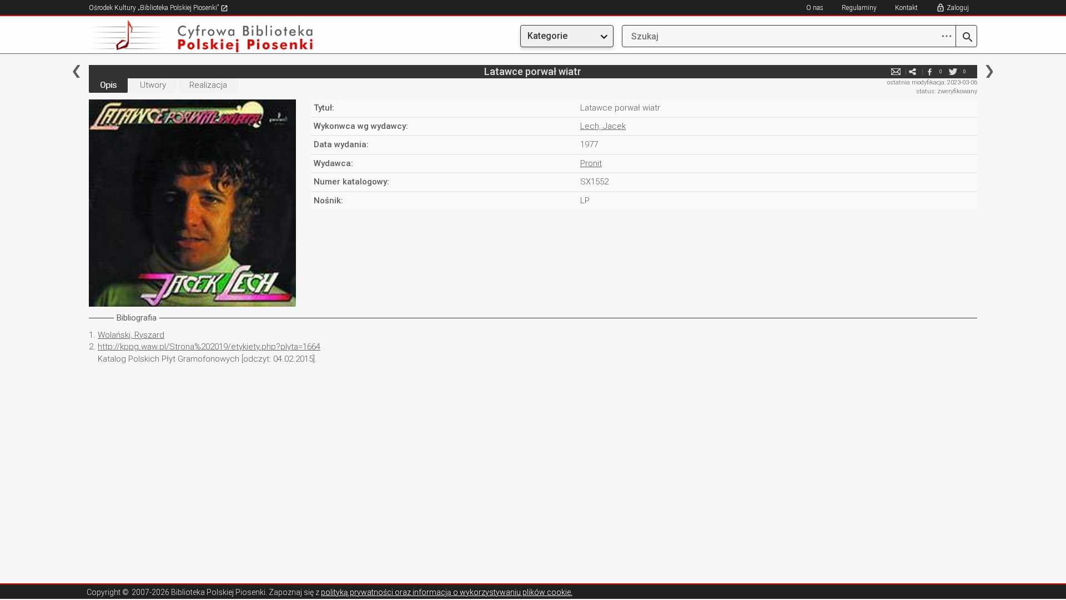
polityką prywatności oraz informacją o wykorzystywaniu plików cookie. (446, 592)
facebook (929, 71)
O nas (814, 8)
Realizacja (208, 85)
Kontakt (906, 8)
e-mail (896, 71)
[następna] (989, 71)
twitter (953, 71)
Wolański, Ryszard (131, 335)
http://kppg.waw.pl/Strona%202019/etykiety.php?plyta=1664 (209, 347)
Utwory (153, 85)
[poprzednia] (76, 71)
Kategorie (547, 36)
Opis (108, 85)
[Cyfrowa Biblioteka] (222, 36)
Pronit (591, 163)
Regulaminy (859, 8)
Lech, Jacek (603, 126)
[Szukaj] (966, 38)
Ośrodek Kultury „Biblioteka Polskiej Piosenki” (154, 8)
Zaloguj (958, 8)
